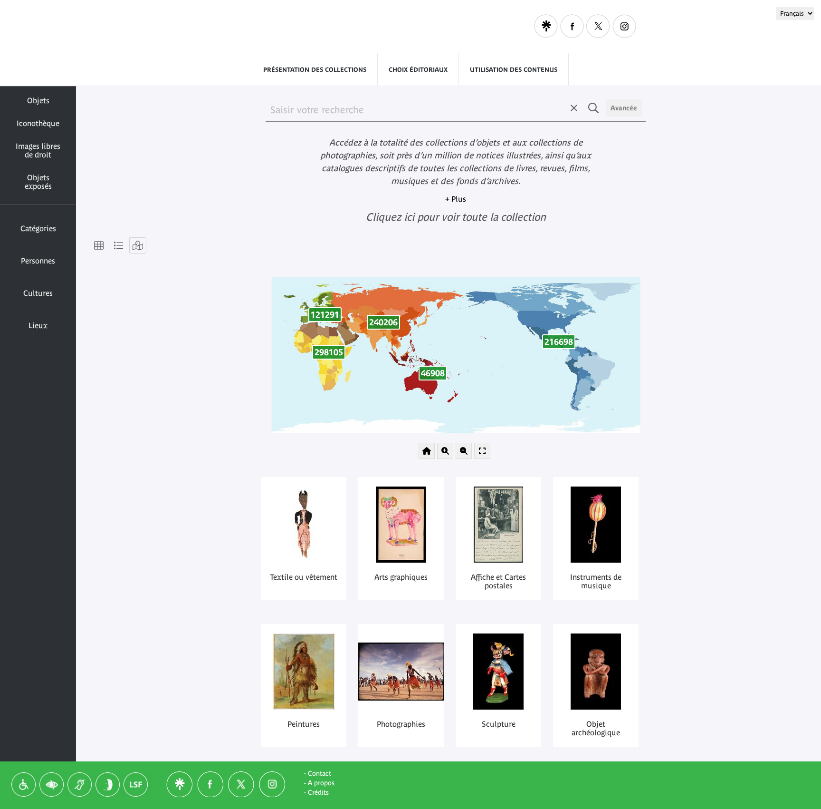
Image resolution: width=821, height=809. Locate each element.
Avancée (624, 108)
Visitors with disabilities (468, 26)
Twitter (598, 26)
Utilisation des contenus (513, 69)
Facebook (572, 26)
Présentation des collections (314, 69)
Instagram (624, 26)
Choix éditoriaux (418, 69)
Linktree (546, 26)
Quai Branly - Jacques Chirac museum (272, 27)
